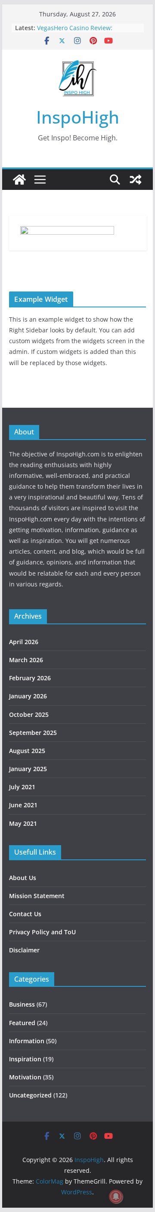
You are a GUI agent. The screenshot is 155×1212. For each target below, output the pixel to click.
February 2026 (30, 678)
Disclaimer (24, 950)
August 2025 (27, 751)
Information (26, 1041)
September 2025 (33, 732)
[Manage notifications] (116, 1196)
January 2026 (28, 696)
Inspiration (25, 1059)
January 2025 (28, 769)
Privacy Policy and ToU (42, 932)
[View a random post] (135, 179)
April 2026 (23, 642)
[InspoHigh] (19, 179)
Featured (22, 1023)
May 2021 (23, 823)
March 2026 (26, 660)
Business (22, 1004)
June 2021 (23, 805)
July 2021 (22, 787)
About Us (22, 878)
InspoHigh (77, 117)
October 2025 (29, 714)
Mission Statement (37, 896)
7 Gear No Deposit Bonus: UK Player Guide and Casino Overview (88, 24)
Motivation (25, 1077)
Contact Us (25, 914)
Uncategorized (30, 1095)
